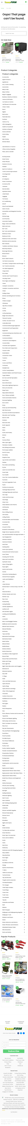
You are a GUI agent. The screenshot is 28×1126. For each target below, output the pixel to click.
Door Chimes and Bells (13, 395)
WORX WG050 (7, 1080)
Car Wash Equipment (13, 268)
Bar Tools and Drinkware (13, 231)
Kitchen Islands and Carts (13, 594)
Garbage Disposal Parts (13, 489)
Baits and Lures (13, 226)
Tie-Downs (13, 199)
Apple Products (13, 79)
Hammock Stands (13, 542)
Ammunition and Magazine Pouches (13, 211)
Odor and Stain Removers (13, 681)
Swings (13, 865)
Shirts (13, 430)
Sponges (13, 790)
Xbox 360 (13, 673)
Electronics (13, 114)
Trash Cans (13, 895)
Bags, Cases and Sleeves (13, 223)
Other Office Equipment (13, 691)
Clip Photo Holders (13, 305)
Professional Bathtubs (13, 755)
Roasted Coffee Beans (13, 529)
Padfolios (13, 701)
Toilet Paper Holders (13, 887)
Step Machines (13, 855)
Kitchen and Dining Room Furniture (13, 296)
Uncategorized (13, 174)
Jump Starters (13, 584)
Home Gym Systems (13, 549)
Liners (13, 616)
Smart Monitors (13, 833)
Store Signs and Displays (13, 281)
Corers (13, 360)
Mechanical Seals (13, 639)
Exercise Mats (13, 189)
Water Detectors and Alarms (13, 922)
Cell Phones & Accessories (13, 104)
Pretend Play (13, 601)
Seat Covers (13, 798)
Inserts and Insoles (13, 569)
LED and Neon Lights (13, 611)
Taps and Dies (13, 634)
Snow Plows (13, 380)
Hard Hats (13, 544)
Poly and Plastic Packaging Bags (13, 731)
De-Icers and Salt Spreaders (13, 378)
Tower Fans (13, 892)
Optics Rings (13, 686)
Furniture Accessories (13, 487)
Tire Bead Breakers (13, 882)
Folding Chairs (13, 293)
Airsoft (13, 204)
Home (2, 8)
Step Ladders (13, 852)
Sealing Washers (13, 793)
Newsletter (7, 1067)
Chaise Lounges (13, 301)
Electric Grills (13, 417)
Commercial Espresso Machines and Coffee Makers (13, 334)
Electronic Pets (13, 422)
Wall (13, 905)
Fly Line (13, 467)
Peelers (13, 706)
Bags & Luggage (13, 94)
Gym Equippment (13, 537)
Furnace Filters (13, 440)
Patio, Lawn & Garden (13, 153)
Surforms (13, 860)
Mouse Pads (13, 656)
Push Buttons (13, 760)
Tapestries (13, 716)
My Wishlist (20, 1058)
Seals (13, 678)
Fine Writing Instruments (13, 447)
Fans (13, 437)
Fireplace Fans (13, 457)
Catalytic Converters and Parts (13, 288)
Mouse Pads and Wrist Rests (13, 658)
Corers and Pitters (13, 363)
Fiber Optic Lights (13, 442)
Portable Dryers (13, 738)
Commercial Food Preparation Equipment (13, 329)
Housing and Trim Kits (13, 557)
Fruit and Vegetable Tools (13, 482)
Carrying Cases (13, 278)
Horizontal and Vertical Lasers (13, 552)
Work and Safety (13, 932)
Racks (13, 765)
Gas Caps (13, 494)
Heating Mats (13, 547)
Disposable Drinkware (13, 392)
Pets (13, 711)
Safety (13, 780)
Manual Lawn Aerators (13, 626)
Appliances (13, 82)
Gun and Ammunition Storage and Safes (13, 534)
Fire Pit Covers (13, 452)
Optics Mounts (13, 683)
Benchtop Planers (13, 248)
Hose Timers (13, 554)
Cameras (13, 186)
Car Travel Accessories (13, 266)
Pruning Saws (13, 758)
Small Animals (13, 828)
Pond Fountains (13, 736)
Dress (13, 405)
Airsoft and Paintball (13, 206)
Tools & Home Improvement (13, 171)
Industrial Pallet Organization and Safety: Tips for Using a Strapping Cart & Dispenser (20, 1086)
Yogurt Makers (13, 375)
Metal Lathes (13, 641)
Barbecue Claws (13, 233)
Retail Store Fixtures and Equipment (13, 778)
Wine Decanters (13, 929)
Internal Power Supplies (13, 576)
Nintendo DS (13, 668)
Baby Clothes (13, 92)
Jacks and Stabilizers (13, 579)
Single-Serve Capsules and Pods (13, 532)
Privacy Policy (7, 1062)
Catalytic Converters (13, 286)
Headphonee (13, 368)
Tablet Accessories (13, 872)
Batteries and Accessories (13, 241)
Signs (13, 825)
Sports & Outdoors (13, 169)
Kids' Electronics (13, 410)
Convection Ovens (13, 355)
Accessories (13, 77)
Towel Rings (13, 890)
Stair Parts (13, 845)
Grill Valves (13, 514)
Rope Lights (13, 567)
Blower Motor (13, 253)
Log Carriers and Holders (13, 460)
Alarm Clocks (13, 209)
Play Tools (13, 599)
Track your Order (20, 1060)
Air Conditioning (13, 201)
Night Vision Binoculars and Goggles (13, 666)
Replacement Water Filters (13, 775)
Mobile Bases (13, 646)
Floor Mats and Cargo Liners (13, 348)
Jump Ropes (13, 194)
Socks (13, 840)
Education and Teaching (13, 415)
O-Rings (13, 676)
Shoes (13, 298)
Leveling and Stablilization (13, 614)
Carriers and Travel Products (13, 276)
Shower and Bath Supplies (13, 810)
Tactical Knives (13, 875)
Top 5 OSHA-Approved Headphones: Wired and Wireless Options (20, 1078)
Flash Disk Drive (13, 117)
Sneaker (13, 166)
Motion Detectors (13, 651)
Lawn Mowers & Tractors (13, 146)
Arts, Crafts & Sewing (13, 84)
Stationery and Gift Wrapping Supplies (13, 850)
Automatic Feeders (13, 221)
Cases (13, 283)
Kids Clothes (13, 139)
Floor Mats (13, 273)
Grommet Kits (13, 522)
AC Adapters (13, 179)
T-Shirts (13, 870)
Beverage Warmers (13, 251)
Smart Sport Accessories (13, 835)
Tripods (13, 900)
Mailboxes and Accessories (13, 624)
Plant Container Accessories (13, 723)
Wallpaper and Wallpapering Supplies (13, 912)
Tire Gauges (13, 885)
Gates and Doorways (13, 497)
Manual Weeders (13, 629)
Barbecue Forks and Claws (13, 238)
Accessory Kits (13, 184)
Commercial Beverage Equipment (13, 325)
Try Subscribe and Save (13, 830)
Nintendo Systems (13, 671)
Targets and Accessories (13, 880)
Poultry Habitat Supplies (13, 748)
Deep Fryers (13, 390)
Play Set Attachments (13, 728)
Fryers (13, 484)
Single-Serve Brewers (13, 315)
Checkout (20, 1062)
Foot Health (13, 475)
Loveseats (13, 619)
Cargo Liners (13, 271)
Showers (13, 818)
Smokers (13, 420)
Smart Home (13, 159)
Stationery (13, 847)
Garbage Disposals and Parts (13, 492)
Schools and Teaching (13, 785)
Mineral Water (13, 644)
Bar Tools (13, 228)
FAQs (8, 1064)
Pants (13, 427)
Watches (13, 176)
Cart (20, 1064)
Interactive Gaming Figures (13, 574)
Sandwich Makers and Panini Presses (13, 373)
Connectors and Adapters (13, 340)
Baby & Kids (13, 89)
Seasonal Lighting (13, 795)
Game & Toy (13, 122)
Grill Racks (13, 509)
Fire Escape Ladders (13, 450)
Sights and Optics (13, 823)
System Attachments (13, 867)
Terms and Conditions (7, 1060)
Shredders (13, 820)
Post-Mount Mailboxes (13, 741)
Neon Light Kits (13, 663)
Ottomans (13, 693)
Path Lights (13, 703)
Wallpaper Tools (13, 915)
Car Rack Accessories (13, 261)
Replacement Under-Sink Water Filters (13, 773)
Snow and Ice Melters (13, 837)
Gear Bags (13, 499)
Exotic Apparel (13, 425)
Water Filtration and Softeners (13, 924)
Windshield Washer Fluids (13, 927)
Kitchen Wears (13, 143)
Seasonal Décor (13, 591)
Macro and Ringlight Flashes (13, 621)
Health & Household (13, 126)
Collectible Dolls (13, 323)
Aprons (13, 214)
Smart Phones (13, 161)
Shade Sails (13, 805)
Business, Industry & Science (13, 97)
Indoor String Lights (13, 564)
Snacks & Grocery (13, 164)
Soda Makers (13, 353)
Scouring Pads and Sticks (13, 788)
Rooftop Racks (13, 156)
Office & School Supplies (13, 149)
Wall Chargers (13, 910)
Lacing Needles (13, 604)
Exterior (13, 435)
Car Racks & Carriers (13, 102)
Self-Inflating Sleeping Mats (13, 803)
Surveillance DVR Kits (13, 862)
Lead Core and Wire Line (13, 470)
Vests (13, 842)
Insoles (13, 571)
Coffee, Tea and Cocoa (13, 320)
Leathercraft (13, 609)
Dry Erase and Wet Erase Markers (13, 412)
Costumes (13, 365)
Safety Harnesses (13, 783)
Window (13, 907)
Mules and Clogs (13, 661)
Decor (13, 109)
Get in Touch (8, 1065)
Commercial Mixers (13, 338)
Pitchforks (13, 631)
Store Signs (13, 857)
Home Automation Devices (13, 397)
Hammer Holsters (13, 539)
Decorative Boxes (13, 383)
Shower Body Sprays (13, 813)
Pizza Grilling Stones (13, 512)
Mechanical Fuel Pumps (13, 636)
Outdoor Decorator (13, 696)
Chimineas (13, 303)
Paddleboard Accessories (13, 698)
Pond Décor (13, 733)
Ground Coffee (13, 527)
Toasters (13, 358)
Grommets (13, 524)
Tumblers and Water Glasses (13, 246)
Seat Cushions (13, 800)
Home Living (13, 134)
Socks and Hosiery (13, 432)
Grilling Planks (13, 517)
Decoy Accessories (13, 388)
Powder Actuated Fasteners (13, 750)
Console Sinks (13, 343)
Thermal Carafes (13, 318)
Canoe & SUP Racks (13, 99)
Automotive (13, 87)
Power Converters (13, 181)
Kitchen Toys (13, 596)
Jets (13, 581)
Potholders (13, 743)
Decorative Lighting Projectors (13, 385)
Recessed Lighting (13, 400)
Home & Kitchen (13, 131)
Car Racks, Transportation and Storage (13, 263)
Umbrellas (13, 808)
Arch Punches (13, 218)
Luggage (13, 196)
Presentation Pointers (13, 753)
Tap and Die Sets (13, 877)
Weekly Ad (20, 1065)
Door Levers (13, 402)
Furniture (13, 119)
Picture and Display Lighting (13, 718)
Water (13, 920)
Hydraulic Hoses (13, 562)
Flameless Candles (13, 445)
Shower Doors (13, 815)
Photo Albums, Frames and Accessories (13, 713)
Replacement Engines (13, 768)
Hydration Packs (13, 191)
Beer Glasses (13, 243)
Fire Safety (13, 455)
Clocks (13, 308)
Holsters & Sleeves (13, 129)
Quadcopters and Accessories (13, 763)
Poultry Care (13, 745)
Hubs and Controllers (13, 559)
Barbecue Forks (13, 236)
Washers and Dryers (13, 917)
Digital (13, 112)
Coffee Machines (13, 313)
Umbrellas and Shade (13, 902)
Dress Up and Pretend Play (13, 407)
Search (19, 2)
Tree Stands (13, 897)
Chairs (13, 291)
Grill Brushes (13, 507)
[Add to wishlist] (7, 43)
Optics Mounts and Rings (13, 688)
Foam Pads (13, 472)
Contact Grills (13, 350)
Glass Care (13, 502)
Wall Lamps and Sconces (13, 721)
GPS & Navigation (13, 124)
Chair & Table (13, 107)
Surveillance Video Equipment (13, 654)
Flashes (13, 462)
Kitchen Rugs (13, 216)
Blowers (13, 256)
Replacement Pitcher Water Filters (13, 770)
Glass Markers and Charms (13, 504)
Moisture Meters (13, 649)
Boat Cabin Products (13, 258)
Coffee (13, 310)
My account (8, 1058)
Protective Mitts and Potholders (13, 519)
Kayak (13, 136)
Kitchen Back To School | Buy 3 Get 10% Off (13, 588)
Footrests (13, 480)
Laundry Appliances (13, 606)
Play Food (13, 726)
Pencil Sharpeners (13, 708)
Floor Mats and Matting (13, 465)
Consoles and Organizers (13, 345)
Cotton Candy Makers (13, 370)
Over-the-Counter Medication (13, 477)
